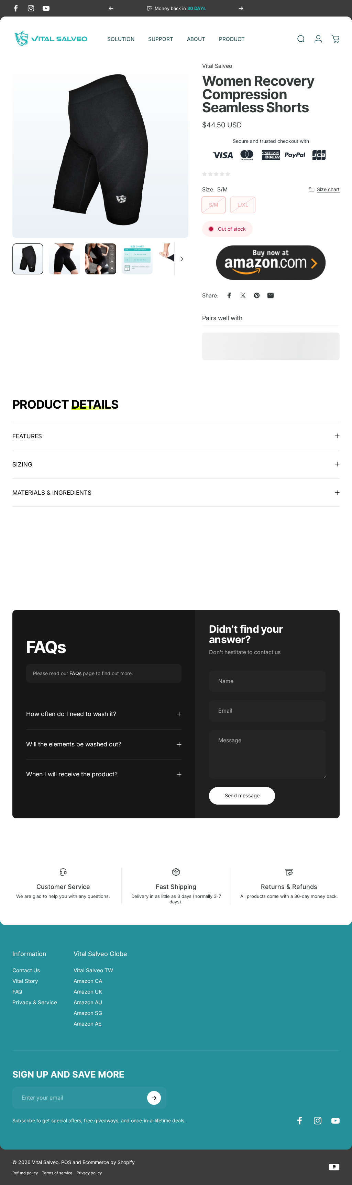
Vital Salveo (217, 65)
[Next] (241, 8)
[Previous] (111, 8)
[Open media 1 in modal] (100, 150)
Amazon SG (88, 1013)
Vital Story (25, 981)
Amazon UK (88, 991)
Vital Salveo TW (93, 970)
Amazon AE (87, 1023)
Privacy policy (89, 1173)
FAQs (75, 673)
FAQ (17, 991)
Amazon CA (88, 981)
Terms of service (57, 1173)
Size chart (328, 189)
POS (66, 1162)
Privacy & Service (34, 1002)
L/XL (243, 205)
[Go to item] (27, 258)
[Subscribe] (154, 1098)
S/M (213, 205)
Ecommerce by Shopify (108, 1162)
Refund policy (25, 1173)
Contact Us (26, 970)
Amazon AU (88, 1002)
